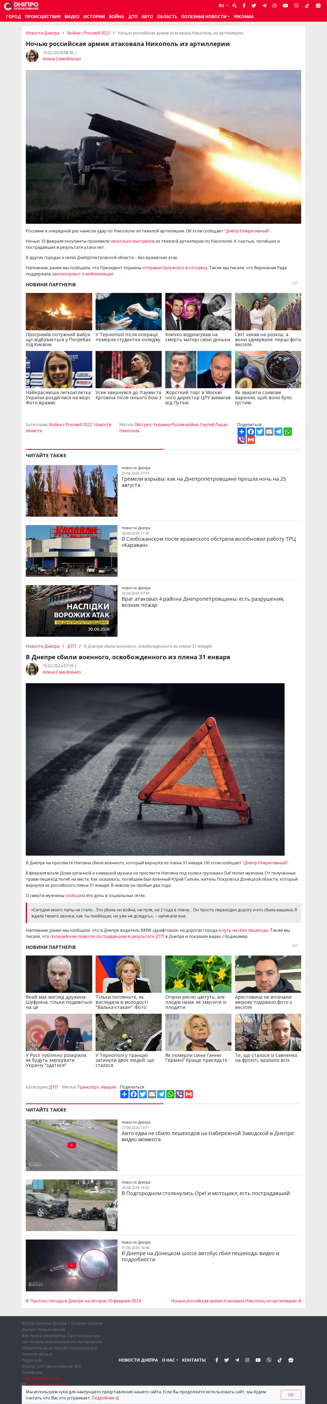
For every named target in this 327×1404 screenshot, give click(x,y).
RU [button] (222, 5)
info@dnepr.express (47, 1384)
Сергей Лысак (214, 424)
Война (116, 16)
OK (291, 1395)
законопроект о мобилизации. (83, 274)
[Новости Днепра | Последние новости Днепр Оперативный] (21, 5)
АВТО (147, 16)
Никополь (129, 430)
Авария (108, 1087)
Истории (94, 16)
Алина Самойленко (62, 59)
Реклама (244, 16)
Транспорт (88, 1087)
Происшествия (43, 16)
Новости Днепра (43, 33)
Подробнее (103, 1398)
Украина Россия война (175, 424)
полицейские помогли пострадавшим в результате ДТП (107, 936)
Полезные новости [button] (204, 16)
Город (13, 16)
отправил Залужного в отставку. (175, 267)
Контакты (194, 1360)
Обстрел (142, 424)
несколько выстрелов (133, 241)
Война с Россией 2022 (88, 33)
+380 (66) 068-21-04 (41, 1378)
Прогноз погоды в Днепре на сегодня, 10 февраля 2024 (85, 1301)
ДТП (132, 16)
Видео (72, 16)
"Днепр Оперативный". (247, 231)
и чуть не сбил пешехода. (243, 930)
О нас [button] (168, 1360)
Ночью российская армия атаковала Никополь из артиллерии (234, 1301)
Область (167, 16)
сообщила (75, 895)
